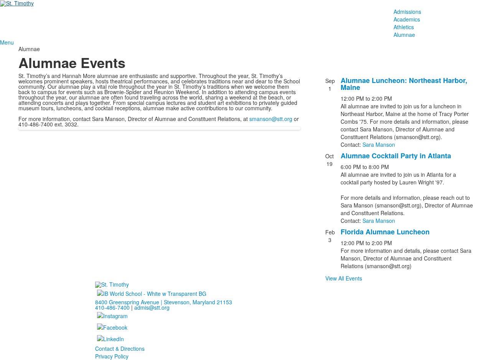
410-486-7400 (112, 307)
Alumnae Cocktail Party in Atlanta (396, 156)
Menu (7, 42)
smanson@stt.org (270, 119)
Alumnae (404, 34)
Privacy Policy (112, 356)
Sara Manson (378, 144)
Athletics (404, 27)
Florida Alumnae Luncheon (385, 232)
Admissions (407, 11)
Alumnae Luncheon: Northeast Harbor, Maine (404, 83)
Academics (407, 19)
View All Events (343, 278)
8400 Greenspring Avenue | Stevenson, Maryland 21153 (163, 302)
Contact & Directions (120, 348)
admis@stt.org (152, 307)
